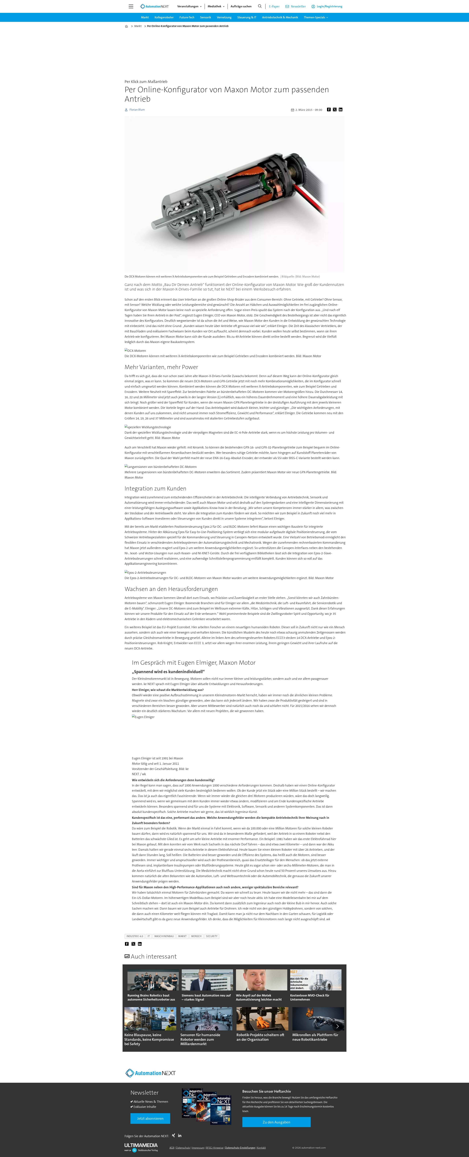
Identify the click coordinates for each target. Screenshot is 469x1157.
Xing (174, 1135)
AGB (171, 1147)
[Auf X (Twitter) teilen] (335, 110)
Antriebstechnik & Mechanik (280, 17)
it (149, 936)
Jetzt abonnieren (150, 1118)
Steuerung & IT (246, 17)
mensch (196, 936)
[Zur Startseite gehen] (154, 6)
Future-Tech (187, 17)
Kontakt (261, 1147)
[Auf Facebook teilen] (329, 110)
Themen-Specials (314, 17)
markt (182, 936)
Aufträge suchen (241, 6)
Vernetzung (224, 17)
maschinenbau (164, 936)
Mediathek (214, 6)
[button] (131, 1026)
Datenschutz (183, 1147)
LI (180, 1135)
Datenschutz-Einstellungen (240, 1147)
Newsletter (298, 6)
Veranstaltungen (187, 6)
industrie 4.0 (135, 936)
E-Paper (274, 6)
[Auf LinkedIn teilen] (341, 110)
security (211, 936)
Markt (145, 17)
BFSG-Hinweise (214, 1147)
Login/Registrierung (329, 6)
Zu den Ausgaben (276, 1122)
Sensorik (205, 17)
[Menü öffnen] (131, 6)
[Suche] (259, 6)
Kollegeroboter (164, 17)
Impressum (198, 1147)
